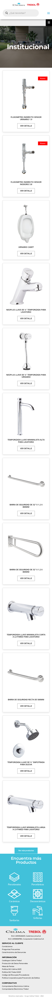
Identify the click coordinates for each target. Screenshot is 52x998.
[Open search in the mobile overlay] (20, 13)
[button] (48, 13)
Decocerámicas (37, 901)
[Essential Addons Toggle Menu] (49, 22)
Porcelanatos (14, 884)
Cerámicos (14, 901)
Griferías (37, 918)
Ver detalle (26, 125)
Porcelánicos (37, 884)
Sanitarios (14, 920)
